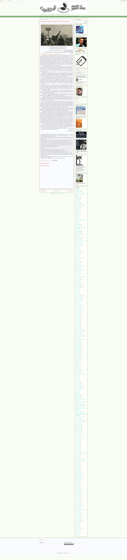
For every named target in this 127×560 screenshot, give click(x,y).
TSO (76, 188)
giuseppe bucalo (78, 531)
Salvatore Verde (78, 497)
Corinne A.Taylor (78, 418)
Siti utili (63, 16)
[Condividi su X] (55, 160)
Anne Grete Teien (79, 386)
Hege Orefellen (78, 445)
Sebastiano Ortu (78, 503)
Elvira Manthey (78, 345)
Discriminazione (78, 426)
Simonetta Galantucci (79, 509)
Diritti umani (78, 198)
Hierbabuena (78, 317)
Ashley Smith (78, 389)
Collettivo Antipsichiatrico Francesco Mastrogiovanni (80, 404)
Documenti (52, 16)
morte (77, 378)
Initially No (77, 356)
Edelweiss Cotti (78, 427)
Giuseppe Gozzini (79, 312)
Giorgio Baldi (78, 440)
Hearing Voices (78, 355)
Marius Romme (78, 468)
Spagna (77, 511)
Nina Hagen (78, 481)
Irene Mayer (78, 448)
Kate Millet (77, 457)
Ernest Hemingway (79, 435)
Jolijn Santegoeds (79, 298)
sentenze (77, 293)
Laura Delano (78, 250)
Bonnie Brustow (78, 342)
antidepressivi (78, 527)
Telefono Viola (78, 273)
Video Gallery (58, 16)
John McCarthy (78, 451)
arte (76, 256)
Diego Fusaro (78, 264)
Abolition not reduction (79, 276)
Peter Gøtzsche (78, 245)
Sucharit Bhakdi (78, 514)
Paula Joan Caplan (79, 244)
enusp (77, 292)
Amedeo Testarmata (79, 339)
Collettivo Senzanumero (79, 406)
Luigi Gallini (78, 465)
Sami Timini (78, 498)
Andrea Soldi (78, 306)
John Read (77, 281)
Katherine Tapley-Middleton (80, 459)
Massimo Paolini (78, 476)
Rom (76, 303)
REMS (77, 236)
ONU (77, 366)
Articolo (77, 201)
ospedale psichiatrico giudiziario (81, 220)
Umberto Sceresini (79, 520)
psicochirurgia (78, 304)
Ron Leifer (77, 271)
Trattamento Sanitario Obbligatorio (79, 191)
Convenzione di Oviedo (79, 416)
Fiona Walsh (78, 348)
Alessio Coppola (78, 383)
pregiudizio (77, 533)
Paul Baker (77, 487)
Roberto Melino (78, 495)
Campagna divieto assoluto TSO (81, 194)
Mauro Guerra (78, 282)
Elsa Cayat (77, 434)
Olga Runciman (78, 284)
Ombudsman (78, 328)
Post (78, 100)
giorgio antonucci (78, 192)
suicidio (77, 380)
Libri (76, 217)
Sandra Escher (78, 500)
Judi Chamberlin (78, 320)
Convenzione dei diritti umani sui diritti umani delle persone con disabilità (81, 414)
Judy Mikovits (78, 322)
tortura (77, 209)
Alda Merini (78, 337)
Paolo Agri (77, 484)
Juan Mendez (78, 454)
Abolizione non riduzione (80, 336)
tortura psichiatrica (79, 258)
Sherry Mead (78, 508)
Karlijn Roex (78, 361)
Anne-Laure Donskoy (79, 295)
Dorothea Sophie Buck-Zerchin (81, 266)
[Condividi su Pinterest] (56, 160)
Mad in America (78, 467)
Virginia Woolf (78, 522)
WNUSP (77, 525)
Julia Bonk (77, 456)
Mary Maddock (78, 242)
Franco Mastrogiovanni (79, 204)
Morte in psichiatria (79, 270)
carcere (77, 290)
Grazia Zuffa (78, 443)
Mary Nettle (78, 470)
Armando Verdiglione (79, 388)
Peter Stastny (78, 489)
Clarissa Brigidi (78, 397)
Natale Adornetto (78, 479)
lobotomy (77, 377)
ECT (76, 214)
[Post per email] (51, 160)
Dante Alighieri (78, 344)
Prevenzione (78, 369)
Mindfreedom (78, 326)
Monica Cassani (78, 478)
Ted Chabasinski (78, 287)
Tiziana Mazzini (78, 372)
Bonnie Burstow (78, 239)
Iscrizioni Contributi (68, 16)
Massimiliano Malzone (79, 473)
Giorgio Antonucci (75, 16)
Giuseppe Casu (78, 309)
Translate (83, 73)
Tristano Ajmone (78, 333)
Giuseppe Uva (78, 314)
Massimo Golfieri (78, 475)
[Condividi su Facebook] (56, 160)
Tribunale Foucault (79, 331)
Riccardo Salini (78, 492)
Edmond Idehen (78, 429)
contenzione (78, 207)
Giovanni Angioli (78, 279)
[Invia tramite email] (53, 160)
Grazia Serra (78, 315)
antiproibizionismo (79, 528)
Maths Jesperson (78, 268)
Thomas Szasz (78, 224)
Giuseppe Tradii (78, 353)
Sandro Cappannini (79, 285)
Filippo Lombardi (78, 347)
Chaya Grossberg (79, 396)
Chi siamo (47, 16)
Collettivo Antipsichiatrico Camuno (81, 401)
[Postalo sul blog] (54, 160)
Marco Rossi (78, 325)
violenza (77, 259)
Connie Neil (78, 410)
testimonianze (78, 206)
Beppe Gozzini (78, 394)
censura (77, 530)
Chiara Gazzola (78, 261)
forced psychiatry (78, 237)
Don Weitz (77, 248)
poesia (77, 212)
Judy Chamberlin (78, 358)
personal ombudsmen (79, 334)
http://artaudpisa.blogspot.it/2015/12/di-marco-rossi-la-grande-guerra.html (50, 54)
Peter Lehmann (78, 301)
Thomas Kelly (78, 517)
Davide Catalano (78, 424)
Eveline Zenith (78, 437)
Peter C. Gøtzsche (79, 234)
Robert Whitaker (78, 231)
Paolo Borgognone (79, 486)
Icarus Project (78, 446)
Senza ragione (78, 506)
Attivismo (77, 391)
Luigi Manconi (78, 323)
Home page (42, 16)
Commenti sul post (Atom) (58, 193)
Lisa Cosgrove (78, 464)
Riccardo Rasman (79, 490)
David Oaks (78, 423)
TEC (76, 215)
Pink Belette (78, 367)
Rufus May (77, 255)
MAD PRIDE (78, 218)
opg (76, 222)
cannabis (77, 375)
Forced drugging (78, 350)
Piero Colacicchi (78, 253)
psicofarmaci (78, 196)
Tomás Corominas (79, 519)
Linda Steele (78, 462)
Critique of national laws (79, 421)
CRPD (77, 247)
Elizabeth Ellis (78, 432)
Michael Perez (78, 364)
